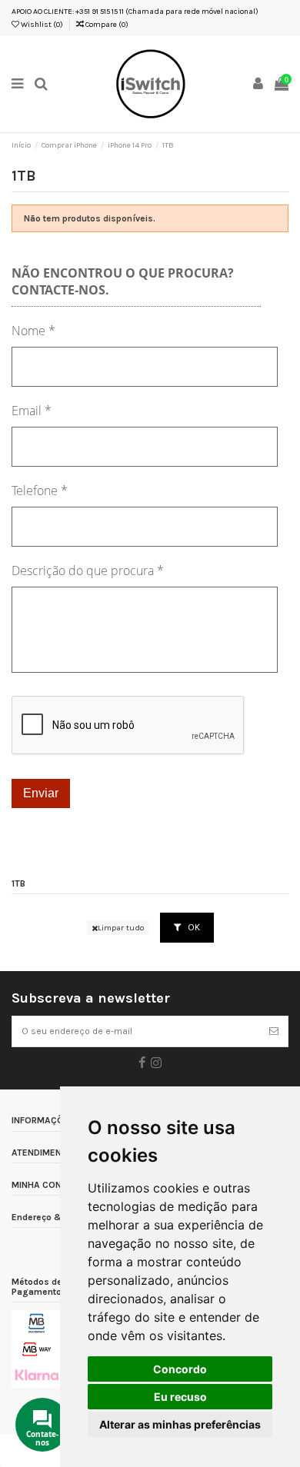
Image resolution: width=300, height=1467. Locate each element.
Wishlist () (41, 24)
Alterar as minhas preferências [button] (180, 1424)
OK (192, 927)
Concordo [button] (180, 1369)
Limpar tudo (121, 928)
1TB (18, 884)
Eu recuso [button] (180, 1396)
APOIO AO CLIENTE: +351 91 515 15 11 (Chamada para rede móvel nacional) (135, 11)
